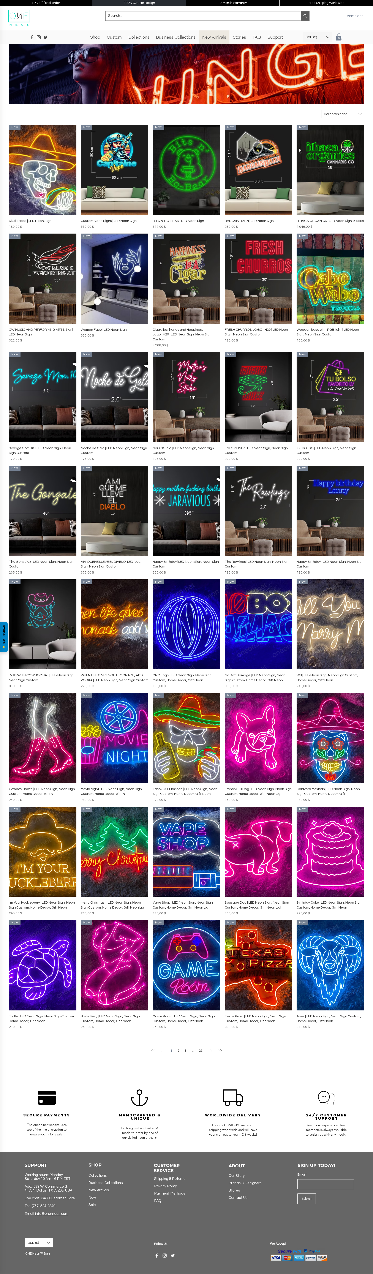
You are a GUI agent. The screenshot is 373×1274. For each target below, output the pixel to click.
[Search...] (305, 16)
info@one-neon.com (51, 1214)
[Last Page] (220, 1050)
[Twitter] (172, 1255)
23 (201, 1050)
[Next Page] (211, 1050)
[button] (339, 36)
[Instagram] (164, 1255)
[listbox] (317, 37)
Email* (302, 1174)
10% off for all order (46, 3)
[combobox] (342, 114)
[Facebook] (156, 1255)
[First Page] (153, 1050)
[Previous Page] (161, 1050)
